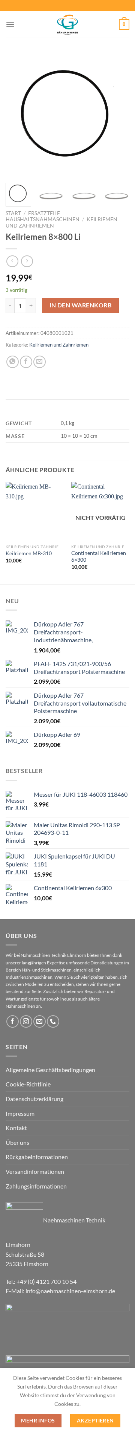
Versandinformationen (35, 1171)
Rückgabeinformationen (37, 1156)
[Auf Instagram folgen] (26, 1021)
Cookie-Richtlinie (28, 1084)
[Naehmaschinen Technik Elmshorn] (67, 24)
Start (13, 213)
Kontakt (16, 1127)
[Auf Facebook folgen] (12, 1021)
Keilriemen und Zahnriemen (58, 345)
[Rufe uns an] (53, 1021)
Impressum (20, 1113)
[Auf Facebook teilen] (26, 362)
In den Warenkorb (80, 305)
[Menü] (10, 24)
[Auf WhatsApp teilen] (12, 362)
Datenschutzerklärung (34, 1098)
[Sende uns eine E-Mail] (39, 1021)
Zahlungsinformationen (36, 1186)
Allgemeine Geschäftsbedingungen (50, 1069)
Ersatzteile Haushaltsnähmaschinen (43, 216)
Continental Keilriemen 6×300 (98, 556)
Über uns (17, 1142)
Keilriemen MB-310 (29, 553)
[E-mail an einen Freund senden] (39, 362)
